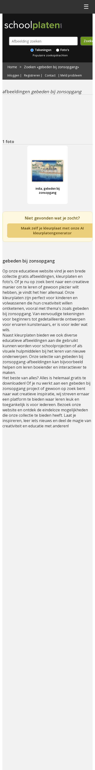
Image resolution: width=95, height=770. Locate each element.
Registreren (32, 75)
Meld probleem (71, 75)
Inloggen (13, 75)
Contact (50, 75)
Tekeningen (42, 50)
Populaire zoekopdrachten (50, 55)
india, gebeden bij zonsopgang (48, 190)
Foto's (64, 50)
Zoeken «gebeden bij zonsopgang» (51, 67)
